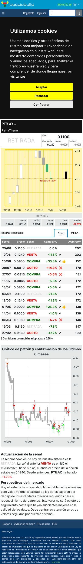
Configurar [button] (41, 104)
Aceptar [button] (41, 87)
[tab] (61, 233)
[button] (77, 4)
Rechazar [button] (41, 96)
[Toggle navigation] (4, 13)
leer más (56, 562)
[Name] (78, 13)
